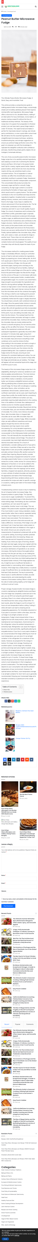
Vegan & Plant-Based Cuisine (9, 1218)
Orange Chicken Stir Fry (23, 738)
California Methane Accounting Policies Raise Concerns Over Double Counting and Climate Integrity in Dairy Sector (23, 1000)
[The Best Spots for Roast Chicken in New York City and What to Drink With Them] (6, 958)
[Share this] (6, 701)
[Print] (9, 763)
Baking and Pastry (6, 1176)
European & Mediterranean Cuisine (11, 1182)
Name (3, 875)
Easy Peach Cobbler (10, 2)
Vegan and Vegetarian (7, 1222)
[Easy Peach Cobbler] (6, 991)
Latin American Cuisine (7, 1206)
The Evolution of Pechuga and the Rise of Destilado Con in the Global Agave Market (24, 949)
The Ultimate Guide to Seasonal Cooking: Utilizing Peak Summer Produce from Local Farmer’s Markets (23, 981)
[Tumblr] (18, 759)
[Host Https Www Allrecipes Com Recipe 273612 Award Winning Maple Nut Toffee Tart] (28, 824)
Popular (17, 1024)
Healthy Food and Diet (7, 1200)
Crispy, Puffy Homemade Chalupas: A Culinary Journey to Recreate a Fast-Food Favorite (23, 931)
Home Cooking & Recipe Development (12, 1203)
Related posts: (8, 692)
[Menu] (2, 7)
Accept (5, 1239)
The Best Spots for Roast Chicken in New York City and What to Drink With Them (24, 958)
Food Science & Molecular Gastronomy (12, 1194)
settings (16, 1235)
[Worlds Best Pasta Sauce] (28, 787)
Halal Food (4, 1197)
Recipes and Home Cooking (9, 1209)
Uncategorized (11, 11)
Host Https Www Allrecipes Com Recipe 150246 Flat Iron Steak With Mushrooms (9, 811)
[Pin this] (12, 701)
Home (4, 11)
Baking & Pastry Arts (7, 1173)
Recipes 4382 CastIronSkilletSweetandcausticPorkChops (26, 726)
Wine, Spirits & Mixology (8, 1225)
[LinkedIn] (14, 759)
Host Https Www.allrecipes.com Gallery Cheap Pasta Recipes (8, 832)
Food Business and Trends (9, 1188)
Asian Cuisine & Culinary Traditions (11, 1170)
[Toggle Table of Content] (20, 687)
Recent (7, 1024)
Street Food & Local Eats (8, 1212)
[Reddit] (27, 759)
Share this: (7, 689)
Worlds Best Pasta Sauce (26, 795)
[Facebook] (5, 759)
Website (3, 891)
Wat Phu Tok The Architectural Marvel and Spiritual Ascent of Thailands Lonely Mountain (23, 940)
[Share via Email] (5, 763)
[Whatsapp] (19, 701)
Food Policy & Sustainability (9, 1191)
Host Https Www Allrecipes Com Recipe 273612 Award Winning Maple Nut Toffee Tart (27, 834)
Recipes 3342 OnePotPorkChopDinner (12, 1139)
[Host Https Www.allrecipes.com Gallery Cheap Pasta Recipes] (9, 823)
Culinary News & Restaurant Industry (12, 1179)
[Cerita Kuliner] (12, 6)
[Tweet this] (9, 701)
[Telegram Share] (15, 701)
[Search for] (36, 7)
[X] (9, 759)
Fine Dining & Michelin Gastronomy (11, 1185)
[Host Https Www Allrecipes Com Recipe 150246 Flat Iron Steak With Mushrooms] (9, 794)
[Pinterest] (22, 759)
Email (3, 883)
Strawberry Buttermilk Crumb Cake (11, 1155)
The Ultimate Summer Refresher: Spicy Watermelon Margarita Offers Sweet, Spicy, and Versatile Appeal (24, 922)
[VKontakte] (31, 759)
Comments (29, 1024)
